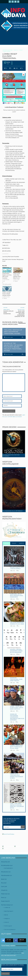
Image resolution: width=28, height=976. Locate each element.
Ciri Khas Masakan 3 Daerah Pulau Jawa (17, 623)
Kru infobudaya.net (8, 955)
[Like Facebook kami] (16, 940)
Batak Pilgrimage (8, 911)
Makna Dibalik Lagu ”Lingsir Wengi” (17, 567)
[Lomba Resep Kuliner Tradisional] (14, 88)
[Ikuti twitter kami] (3, 940)
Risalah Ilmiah (4, 901)
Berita (16, 50)
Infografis (3, 890)
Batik (5, 914)
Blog (2, 882)
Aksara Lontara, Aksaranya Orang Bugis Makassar (16, 651)
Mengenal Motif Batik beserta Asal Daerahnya (16, 595)
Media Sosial (6, 51)
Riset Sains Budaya (5, 905)
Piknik (2, 897)
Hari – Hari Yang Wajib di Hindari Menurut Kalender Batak (17, 806)
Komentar (21, 543)
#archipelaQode (8, 868)
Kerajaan (6, 918)
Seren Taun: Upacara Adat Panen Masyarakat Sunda (16, 776)
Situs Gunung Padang (9, 929)
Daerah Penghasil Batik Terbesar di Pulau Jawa (16, 747)
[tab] (6, 543)
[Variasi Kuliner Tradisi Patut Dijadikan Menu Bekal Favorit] (18, 270)
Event (21, 50)
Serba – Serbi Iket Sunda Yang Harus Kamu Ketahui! (16, 707)
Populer (6, 543)
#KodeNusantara (8, 50)
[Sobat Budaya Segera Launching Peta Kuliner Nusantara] (7, 270)
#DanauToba (4, 861)
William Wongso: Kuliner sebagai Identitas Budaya (6, 294)
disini (23, 953)
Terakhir (14, 543)
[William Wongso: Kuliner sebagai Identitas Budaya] (7, 288)
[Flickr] (12, 1)
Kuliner (6, 922)
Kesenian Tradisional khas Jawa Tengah (16, 679)
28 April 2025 (9, 337)
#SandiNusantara (5, 875)
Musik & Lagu (7, 925)
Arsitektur (6, 907)
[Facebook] (10, 1)
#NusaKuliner (4, 871)
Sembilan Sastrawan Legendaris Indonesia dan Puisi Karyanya (17, 717)
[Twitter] (15, 1)
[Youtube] (18, 1)
